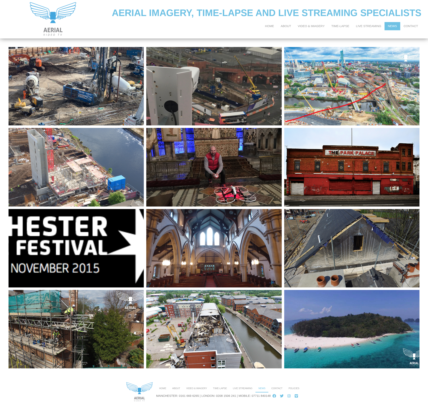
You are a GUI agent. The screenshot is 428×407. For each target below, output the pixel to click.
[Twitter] (281, 396)
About (286, 26)
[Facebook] (274, 396)
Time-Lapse (340, 26)
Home (269, 26)
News (392, 26)
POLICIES (294, 388)
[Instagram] (289, 396)
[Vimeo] (296, 396)
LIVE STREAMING (368, 26)
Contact (411, 26)
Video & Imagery (311, 26)
